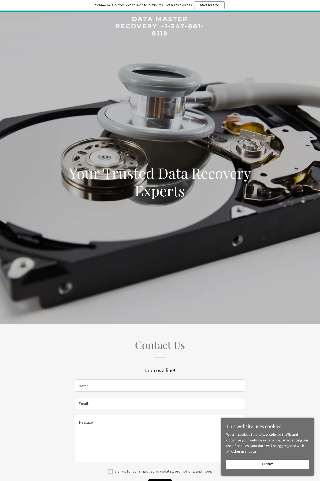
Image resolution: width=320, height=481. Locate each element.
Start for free (209, 5)
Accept (267, 464)
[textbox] (160, 385)
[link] (159, 34)
